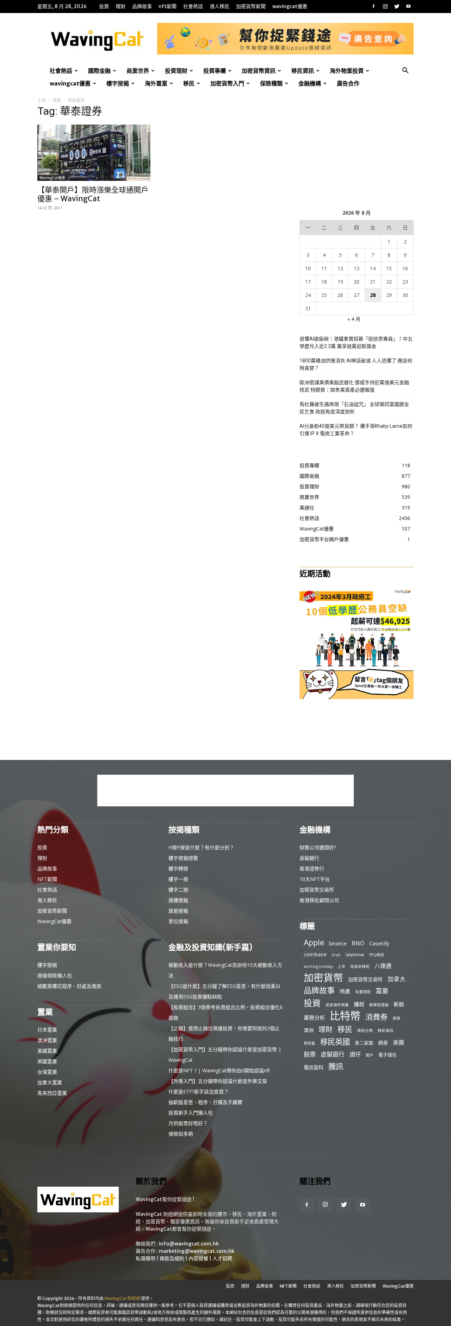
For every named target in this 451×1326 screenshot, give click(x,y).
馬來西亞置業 (52, 1093)
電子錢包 (387, 1055)
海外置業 (156, 83)
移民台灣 (365, 1030)
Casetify (379, 943)
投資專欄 (214, 70)
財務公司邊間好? (317, 847)
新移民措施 (379, 1004)
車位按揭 (178, 921)
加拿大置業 (49, 1082)
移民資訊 (302, 70)
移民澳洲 (385, 1030)
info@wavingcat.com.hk (189, 1244)
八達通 (383, 966)
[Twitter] (396, 6)
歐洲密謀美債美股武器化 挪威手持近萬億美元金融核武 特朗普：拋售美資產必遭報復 (354, 386)
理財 (120, 6)
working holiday (318, 966)
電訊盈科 (313, 1067)
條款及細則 (172, 1258)
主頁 (41, 100)
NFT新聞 (168, 6)
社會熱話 (193, 6)
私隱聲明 (145, 1258)
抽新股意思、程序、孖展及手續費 (205, 1102)
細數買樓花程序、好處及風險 (69, 986)
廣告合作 (348, 83)
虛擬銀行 (309, 858)
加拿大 (397, 979)
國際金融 (99, 70)
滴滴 (396, 1018)
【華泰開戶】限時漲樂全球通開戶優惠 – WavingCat (92, 194)
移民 (188, 83)
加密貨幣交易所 (316, 889)
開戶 (369, 1055)
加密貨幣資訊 (259, 70)
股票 (310, 1054)
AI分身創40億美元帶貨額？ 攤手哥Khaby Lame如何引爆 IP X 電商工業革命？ (355, 429)
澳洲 (309, 1030)
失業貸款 (363, 991)
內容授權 (198, 1258)
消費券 (376, 1017)
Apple (314, 942)
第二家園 (364, 1043)
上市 (341, 966)
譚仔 (355, 1054)
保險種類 (271, 83)
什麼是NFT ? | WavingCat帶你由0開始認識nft (219, 1070)
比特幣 (345, 1016)
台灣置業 (47, 1071)
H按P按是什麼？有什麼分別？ (201, 847)
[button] (405, 71)
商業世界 (137, 70)
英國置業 (47, 1061)
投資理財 (176, 70)
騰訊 (335, 1066)
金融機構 (309, 83)
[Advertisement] (356, 152)
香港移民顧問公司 (319, 900)
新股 (399, 1004)
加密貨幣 (323, 977)
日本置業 (47, 1029)
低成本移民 (360, 966)
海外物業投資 (347, 70)
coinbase (315, 954)
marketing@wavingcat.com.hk (196, 1251)
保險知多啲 (180, 1133)
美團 (398, 1042)
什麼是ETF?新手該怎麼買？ (198, 1091)
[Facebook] (373, 6)
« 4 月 (353, 319)
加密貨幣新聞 (251, 6)
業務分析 (314, 1017)
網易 (383, 1042)
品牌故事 (142, 6)
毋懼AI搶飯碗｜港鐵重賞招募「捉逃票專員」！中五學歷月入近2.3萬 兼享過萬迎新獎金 (356, 342)
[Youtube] (408, 6)
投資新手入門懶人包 (190, 1112)
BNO (358, 943)
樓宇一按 (178, 879)
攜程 (359, 1004)
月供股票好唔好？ (188, 1123)
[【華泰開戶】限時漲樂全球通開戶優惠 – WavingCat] (94, 153)
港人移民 (219, 6)
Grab (336, 954)
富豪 (382, 990)
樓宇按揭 (117, 83)
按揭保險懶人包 (54, 975)
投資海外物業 (337, 1004)
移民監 (309, 1043)
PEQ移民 (376, 954)
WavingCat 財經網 (122, 1298)
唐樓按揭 (178, 900)
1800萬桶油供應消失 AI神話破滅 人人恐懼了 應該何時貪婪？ (355, 364)
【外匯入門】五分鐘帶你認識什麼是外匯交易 (217, 1081)
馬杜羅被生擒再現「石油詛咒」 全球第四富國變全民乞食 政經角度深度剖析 (354, 407)
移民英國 (335, 1041)
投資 (104, 6)
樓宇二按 (178, 889)
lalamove (355, 954)
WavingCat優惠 (289, 6)
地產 (345, 991)
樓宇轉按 (178, 868)
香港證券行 (311, 868)
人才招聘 (222, 1258)
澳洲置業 (47, 1040)
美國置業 (47, 1050)
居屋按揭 (178, 910)
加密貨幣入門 (227, 83)
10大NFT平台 (314, 879)
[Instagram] (385, 6)
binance (338, 943)
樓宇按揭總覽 (183, 858)
